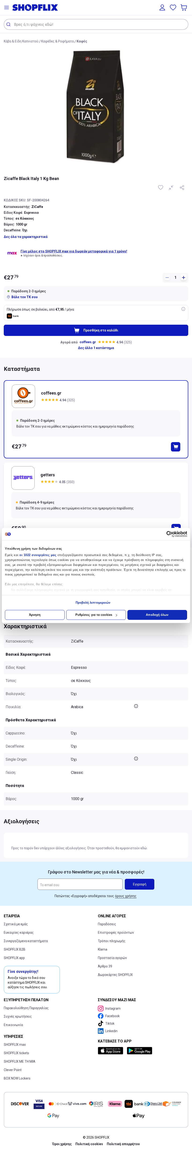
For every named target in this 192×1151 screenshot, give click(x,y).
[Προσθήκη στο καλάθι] (175, 446)
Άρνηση (35, 615)
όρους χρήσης (126, 896)
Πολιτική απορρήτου (123, 1144)
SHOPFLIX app (14, 958)
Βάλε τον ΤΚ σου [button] (24, 297)
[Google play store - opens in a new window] (139, 1050)
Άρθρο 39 (105, 966)
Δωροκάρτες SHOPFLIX (115, 975)
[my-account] (162, 7)
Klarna (102, 949)
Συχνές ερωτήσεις (18, 1016)
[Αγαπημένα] (173, 7)
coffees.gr (88, 342)
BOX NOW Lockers (17, 1078)
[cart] (184, 7)
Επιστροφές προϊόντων (116, 932)
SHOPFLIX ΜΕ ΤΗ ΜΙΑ (19, 1061)
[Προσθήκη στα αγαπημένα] (161, 187)
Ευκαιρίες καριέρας (19, 932)
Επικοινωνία (13, 1025)
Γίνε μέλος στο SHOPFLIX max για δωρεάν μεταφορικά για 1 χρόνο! (74, 251)
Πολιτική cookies (89, 1144)
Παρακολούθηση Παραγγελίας (26, 1008)
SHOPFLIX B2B (14, 949)
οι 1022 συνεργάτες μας (37, 555)
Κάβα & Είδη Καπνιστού (21, 41)
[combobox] (96, 24)
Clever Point (13, 1070)
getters (48, 474)
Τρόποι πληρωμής (112, 941)
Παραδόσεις (107, 924)
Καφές (82, 41)
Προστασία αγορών (112, 958)
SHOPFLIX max (15, 1044)
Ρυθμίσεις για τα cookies (93, 615)
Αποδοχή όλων (157, 615)
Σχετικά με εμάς (16, 924)
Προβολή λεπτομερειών (93, 602)
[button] (6, 7)
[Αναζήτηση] (9, 24)
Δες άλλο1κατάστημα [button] (96, 348)
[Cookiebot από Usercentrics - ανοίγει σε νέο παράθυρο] (166, 534)
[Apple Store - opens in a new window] (111, 1050)
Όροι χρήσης (62, 1144)
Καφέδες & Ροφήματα (57, 41)
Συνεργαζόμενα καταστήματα (26, 941)
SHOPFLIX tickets (16, 1053)
